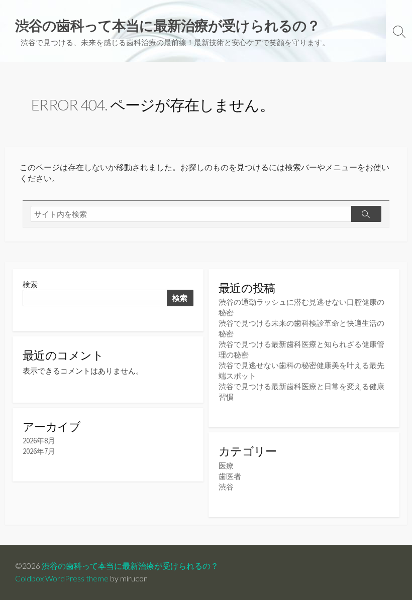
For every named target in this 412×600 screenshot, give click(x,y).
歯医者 (230, 476)
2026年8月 (39, 440)
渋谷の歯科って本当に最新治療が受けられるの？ (130, 565)
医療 (226, 465)
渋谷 (226, 487)
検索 (30, 284)
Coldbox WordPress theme (62, 578)
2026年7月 (39, 451)
